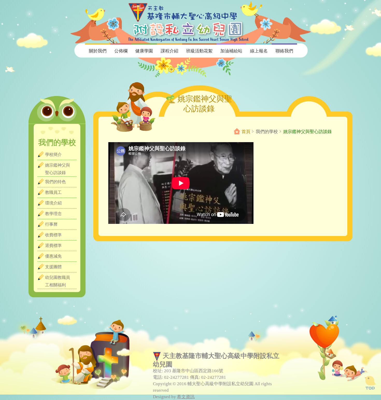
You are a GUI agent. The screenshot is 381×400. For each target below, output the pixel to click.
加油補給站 (231, 51)
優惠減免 (53, 256)
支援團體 (53, 267)
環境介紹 (53, 203)
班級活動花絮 (199, 51)
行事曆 (51, 224)
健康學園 (144, 51)
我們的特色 (55, 182)
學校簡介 (53, 154)
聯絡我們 (284, 51)
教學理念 (53, 213)
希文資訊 (186, 396)
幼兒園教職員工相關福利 (57, 281)
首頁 (246, 131)
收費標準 (53, 235)
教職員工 (53, 192)
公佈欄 (121, 51)
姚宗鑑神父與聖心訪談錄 (57, 169)
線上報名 (259, 51)
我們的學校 (267, 131)
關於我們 (98, 51)
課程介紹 (169, 51)
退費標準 (53, 245)
